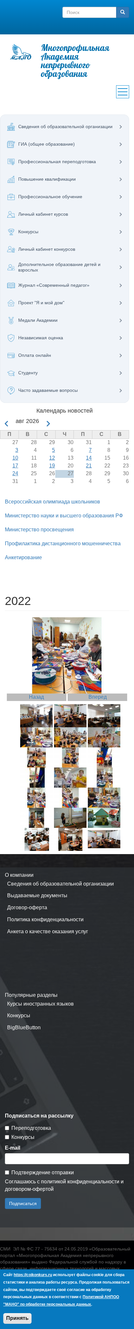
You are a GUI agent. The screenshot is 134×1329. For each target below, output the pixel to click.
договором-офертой (29, 1189)
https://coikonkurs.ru (33, 1275)
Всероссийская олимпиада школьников (52, 501)
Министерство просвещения (39, 529)
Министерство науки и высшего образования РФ (64, 515)
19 (52, 465)
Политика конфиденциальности (45, 919)
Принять (17, 1318)
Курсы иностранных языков (40, 1004)
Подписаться (23, 1203)
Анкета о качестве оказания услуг (47, 931)
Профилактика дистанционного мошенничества (63, 543)
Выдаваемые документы (37, 895)
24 (15, 473)
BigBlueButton (24, 1027)
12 (52, 458)
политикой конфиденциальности (80, 1181)
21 (89, 465)
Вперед (97, 697)
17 (15, 465)
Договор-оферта (27, 907)
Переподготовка (31, 1128)
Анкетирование (23, 557)
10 (15, 458)
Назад (36, 697)
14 (89, 458)
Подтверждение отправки (42, 1172)
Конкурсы (18, 1015)
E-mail (12, 1148)
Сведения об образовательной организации (60, 884)
